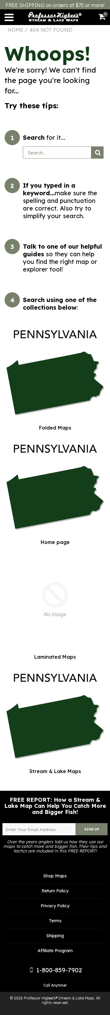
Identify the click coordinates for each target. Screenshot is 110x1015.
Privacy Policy (55, 906)
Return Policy (55, 891)
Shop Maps (55, 876)
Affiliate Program (55, 950)
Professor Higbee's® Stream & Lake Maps (59, 998)
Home (15, 30)
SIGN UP (91, 829)
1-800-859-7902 (58, 970)
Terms (55, 920)
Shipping (55, 935)
